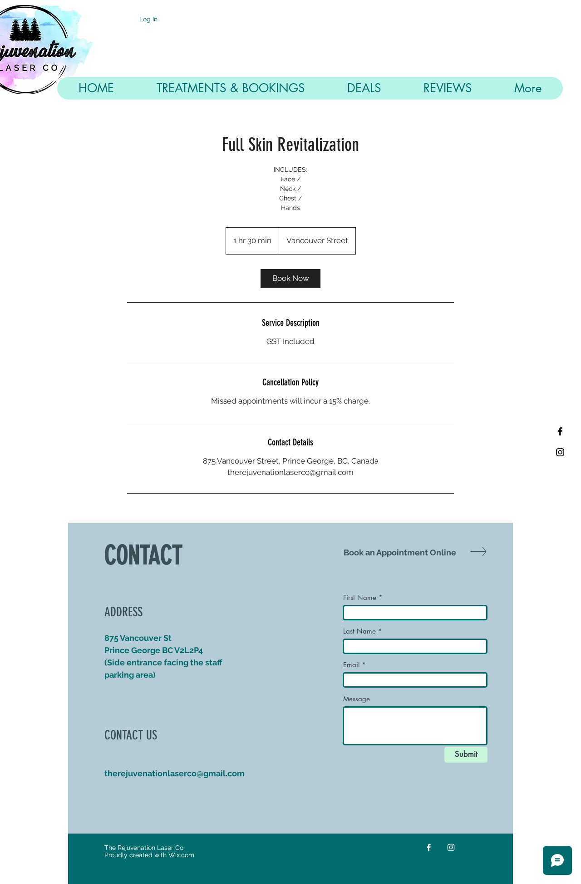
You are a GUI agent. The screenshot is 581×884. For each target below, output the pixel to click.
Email (351, 664)
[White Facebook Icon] (428, 847)
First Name (359, 597)
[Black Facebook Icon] (560, 431)
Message (356, 698)
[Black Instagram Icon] (560, 452)
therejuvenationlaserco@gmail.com (174, 773)
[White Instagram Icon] (451, 847)
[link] (290, 278)
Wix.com (181, 855)
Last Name (359, 631)
